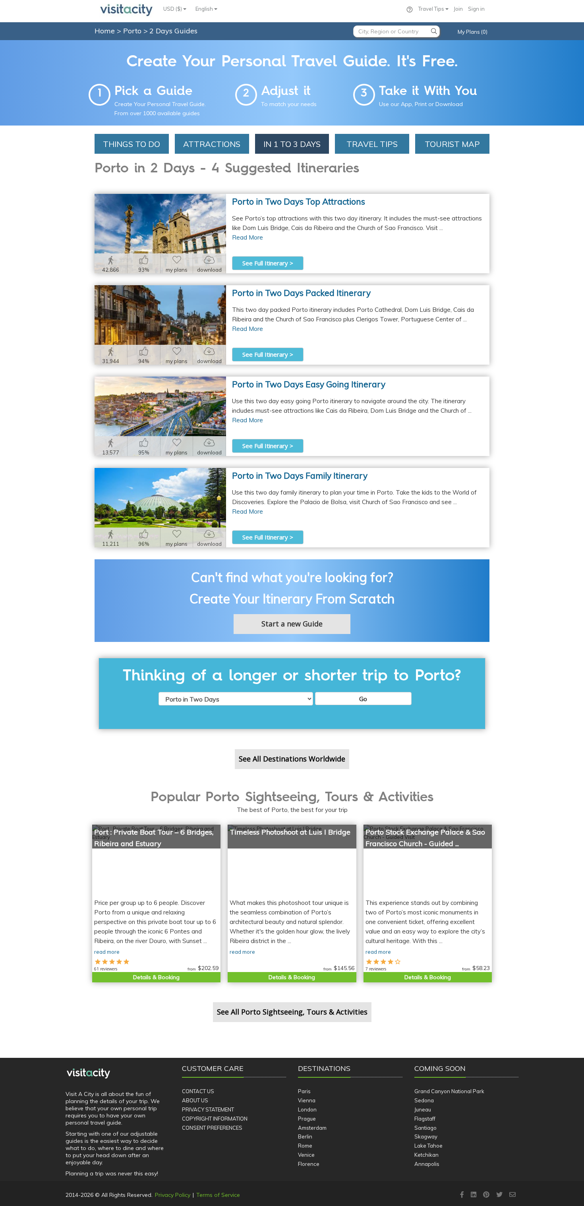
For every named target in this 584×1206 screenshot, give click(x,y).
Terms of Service (218, 1194)
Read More (247, 237)
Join (458, 9)
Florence (308, 1164)
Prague (307, 1118)
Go (363, 699)
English (204, 9)
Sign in (476, 9)
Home (105, 30)
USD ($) (173, 9)
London (307, 1109)
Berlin (305, 1136)
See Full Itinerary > (267, 263)
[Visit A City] (88, 1074)
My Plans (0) (472, 32)
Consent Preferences (212, 1128)
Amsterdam (312, 1128)
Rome (305, 1145)
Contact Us (198, 1091)
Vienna (306, 1100)
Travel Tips (431, 9)
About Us (195, 1100)
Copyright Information (215, 1118)
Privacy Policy (172, 1194)
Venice (306, 1155)
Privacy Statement (208, 1109)
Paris (304, 1091)
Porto (133, 30)
